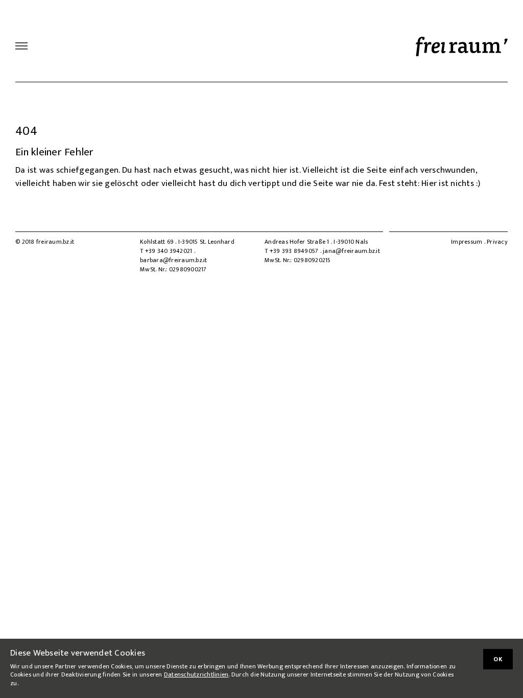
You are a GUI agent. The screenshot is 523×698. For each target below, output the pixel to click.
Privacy (497, 242)
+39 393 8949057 (295, 251)
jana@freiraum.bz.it (351, 251)
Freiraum (105, 46)
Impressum (466, 242)
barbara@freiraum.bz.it (173, 260)
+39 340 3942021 (169, 251)
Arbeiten (55, 46)
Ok (498, 659)
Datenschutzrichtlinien (196, 674)
